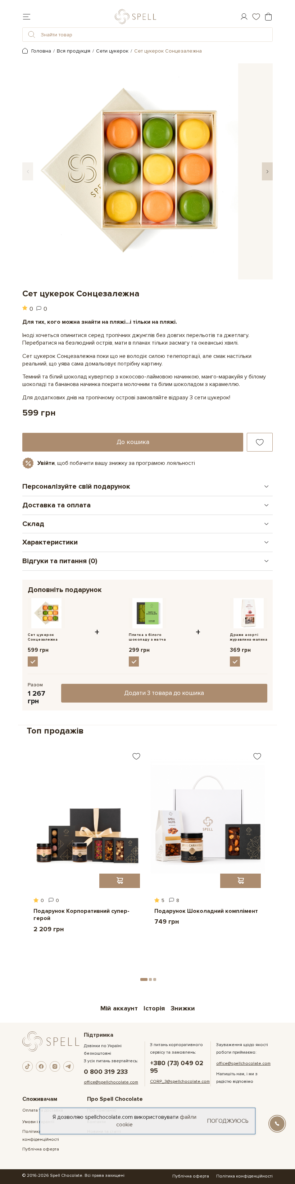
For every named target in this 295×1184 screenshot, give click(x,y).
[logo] (135, 16)
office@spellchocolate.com (111, 1082)
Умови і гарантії (38, 1122)
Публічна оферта (40, 1149)
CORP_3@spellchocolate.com (180, 1081)
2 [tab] (150, 979)
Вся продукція (73, 51)
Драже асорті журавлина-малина (248, 637)
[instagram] (55, 1066)
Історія (154, 1008)
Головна (40, 51)
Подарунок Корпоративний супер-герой (81, 914)
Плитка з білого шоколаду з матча (147, 637)
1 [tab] (144, 979)
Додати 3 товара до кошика (164, 693)
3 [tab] (154, 979)
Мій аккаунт (119, 1008)
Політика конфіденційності (244, 1176)
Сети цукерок (112, 51)
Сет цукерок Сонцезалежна (43, 637)
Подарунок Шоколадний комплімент (206, 911)
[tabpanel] (87, 845)
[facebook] (41, 1066)
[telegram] (68, 1066)
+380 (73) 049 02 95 (176, 1067)
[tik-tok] (27, 1066)
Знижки (183, 1008)
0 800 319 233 (106, 1072)
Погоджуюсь (228, 1121)
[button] (32, 34)
